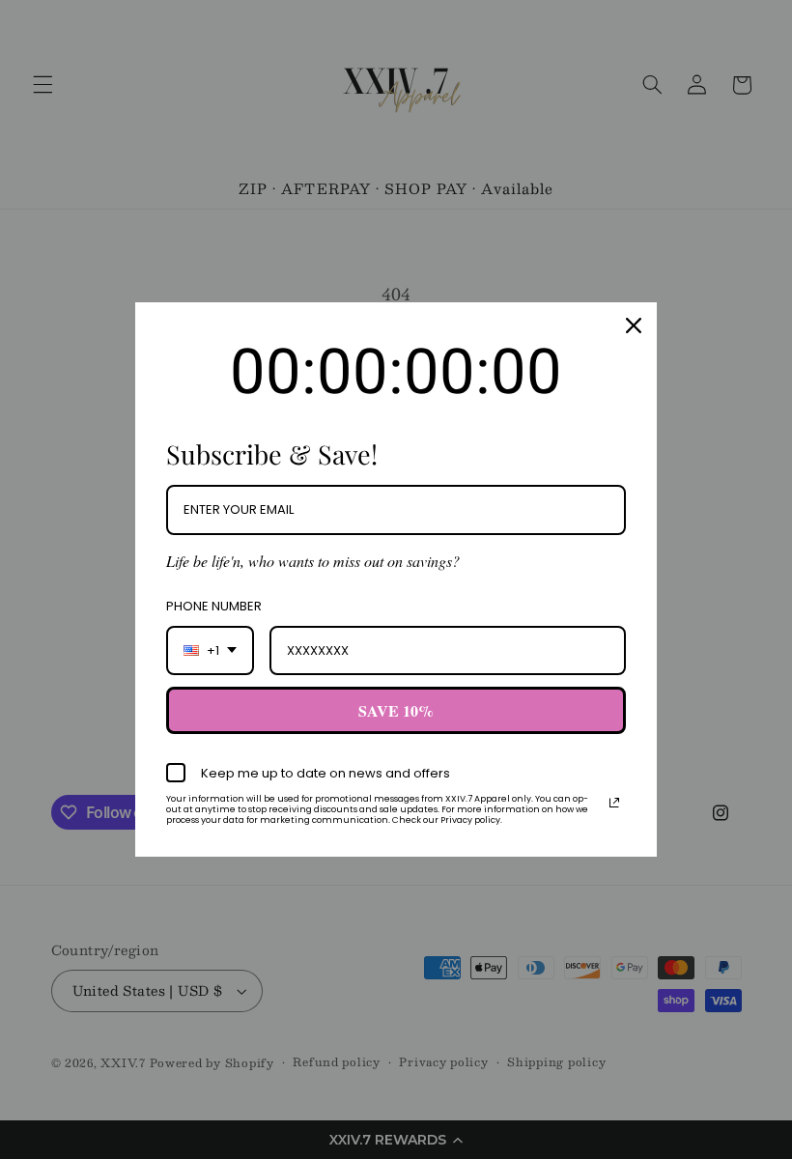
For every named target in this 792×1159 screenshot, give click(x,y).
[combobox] (210, 651)
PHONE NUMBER (214, 606)
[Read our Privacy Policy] (614, 802)
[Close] (633, 325)
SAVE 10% (396, 710)
